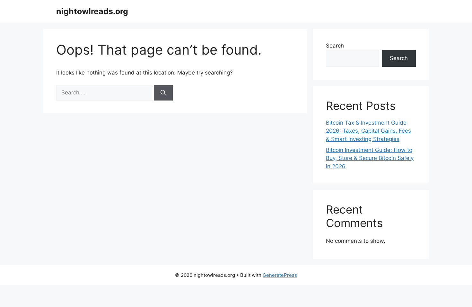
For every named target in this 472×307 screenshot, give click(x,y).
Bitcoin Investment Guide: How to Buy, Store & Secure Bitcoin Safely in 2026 (370, 158)
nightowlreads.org (92, 11)
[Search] (163, 93)
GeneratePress (280, 275)
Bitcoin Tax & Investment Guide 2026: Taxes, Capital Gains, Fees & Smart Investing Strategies (368, 130)
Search (335, 45)
